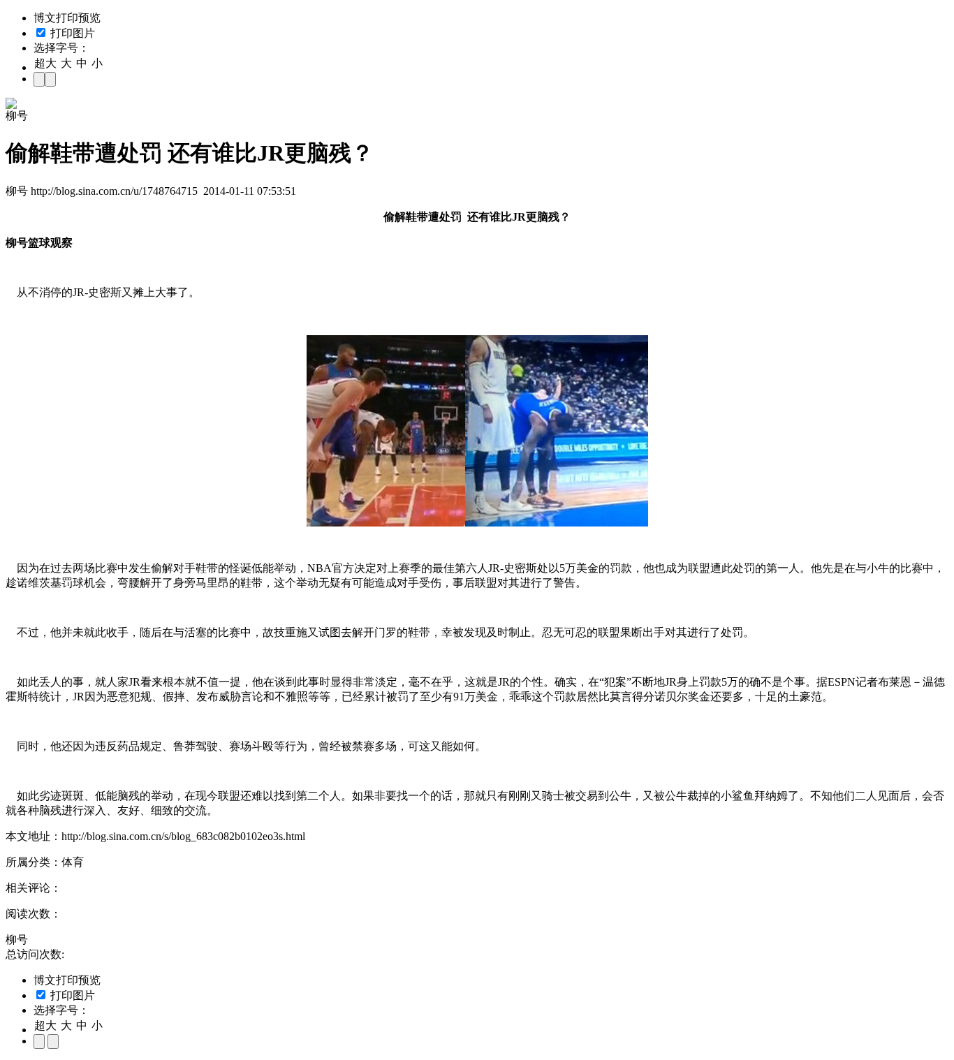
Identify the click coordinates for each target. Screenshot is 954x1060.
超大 (45, 63)
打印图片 (71, 33)
